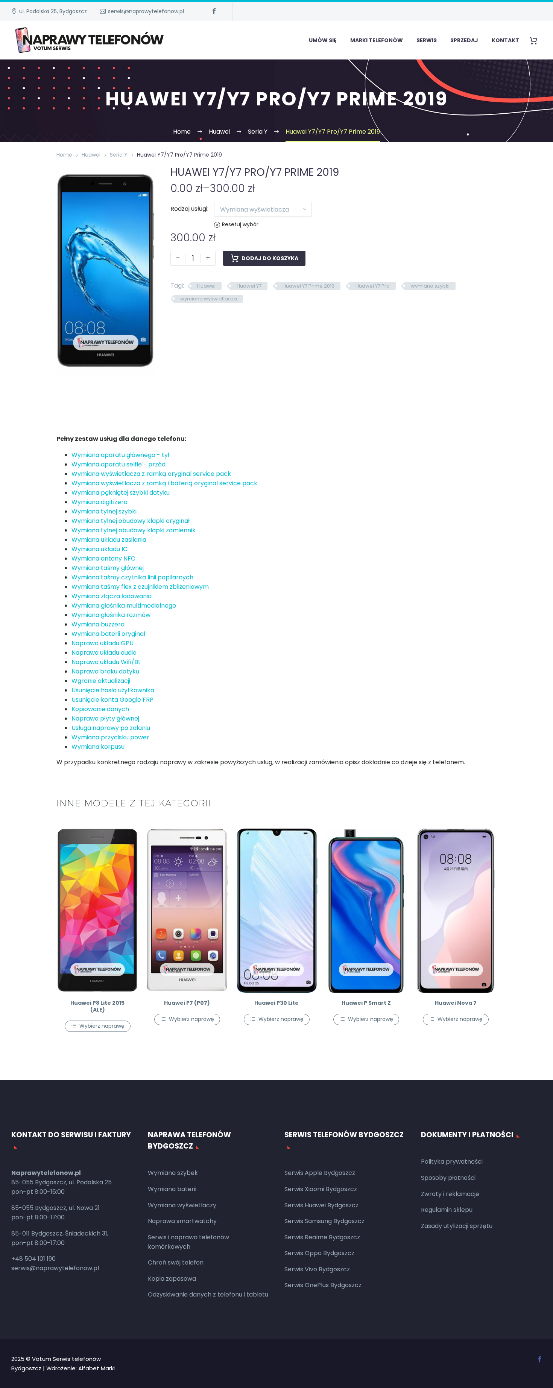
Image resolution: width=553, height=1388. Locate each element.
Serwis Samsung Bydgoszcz (324, 1221)
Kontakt (505, 40)
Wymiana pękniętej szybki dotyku (120, 492)
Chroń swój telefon (176, 1262)
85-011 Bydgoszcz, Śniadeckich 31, (59, 1233)
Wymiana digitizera (99, 502)
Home (64, 154)
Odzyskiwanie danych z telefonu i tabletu (208, 1294)
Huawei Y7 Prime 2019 (308, 285)
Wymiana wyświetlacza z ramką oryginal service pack (151, 473)
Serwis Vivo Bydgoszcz (317, 1269)
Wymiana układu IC (99, 549)
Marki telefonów (376, 40)
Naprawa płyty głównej (105, 718)
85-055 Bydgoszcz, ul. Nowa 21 (55, 1208)
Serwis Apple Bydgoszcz (319, 1173)
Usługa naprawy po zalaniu (110, 728)
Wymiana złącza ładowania (111, 596)
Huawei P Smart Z (366, 1003)
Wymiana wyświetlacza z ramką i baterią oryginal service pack (164, 483)
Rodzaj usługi (188, 208)
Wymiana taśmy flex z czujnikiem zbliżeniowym (140, 586)
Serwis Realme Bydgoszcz (322, 1237)
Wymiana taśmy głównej (107, 568)
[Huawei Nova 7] (456, 911)
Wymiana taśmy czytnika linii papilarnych (132, 577)
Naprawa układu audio (104, 652)
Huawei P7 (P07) (187, 1003)
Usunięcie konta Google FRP (112, 699)
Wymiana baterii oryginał (108, 633)
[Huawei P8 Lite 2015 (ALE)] (97, 911)
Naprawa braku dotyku (105, 671)
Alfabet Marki (96, 1368)
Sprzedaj (464, 40)
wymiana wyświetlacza (208, 298)
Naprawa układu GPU (102, 643)
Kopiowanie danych (100, 709)
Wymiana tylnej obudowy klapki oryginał (130, 521)
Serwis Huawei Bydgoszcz (321, 1205)
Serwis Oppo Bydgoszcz (319, 1253)
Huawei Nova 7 (456, 1003)
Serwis (426, 40)
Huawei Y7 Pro (373, 285)
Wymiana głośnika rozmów (110, 615)
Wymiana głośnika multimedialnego (123, 605)
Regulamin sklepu (446, 1209)
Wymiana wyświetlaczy (182, 1205)
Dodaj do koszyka (270, 258)
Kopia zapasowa (172, 1278)
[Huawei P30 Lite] (276, 911)
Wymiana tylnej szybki (104, 511)
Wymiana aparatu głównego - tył (120, 455)
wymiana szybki (430, 285)
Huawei (91, 154)
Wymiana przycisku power (110, 737)
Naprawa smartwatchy (182, 1221)
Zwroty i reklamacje (450, 1194)
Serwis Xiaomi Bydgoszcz (320, 1189)
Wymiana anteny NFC (103, 558)
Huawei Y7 (249, 285)
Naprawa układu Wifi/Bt (106, 662)
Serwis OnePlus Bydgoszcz (323, 1285)
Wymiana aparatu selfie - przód (118, 464)
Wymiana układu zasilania (108, 539)
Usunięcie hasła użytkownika (112, 690)
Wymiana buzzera (98, 624)
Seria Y (119, 154)
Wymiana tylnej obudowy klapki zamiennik (133, 530)
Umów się (323, 40)
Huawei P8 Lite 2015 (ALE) (97, 1006)
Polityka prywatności (452, 1161)
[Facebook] (214, 11)
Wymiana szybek (173, 1173)
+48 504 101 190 (33, 1258)
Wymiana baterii (172, 1189)
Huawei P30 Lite (276, 1003)
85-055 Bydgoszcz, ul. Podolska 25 (61, 1182)
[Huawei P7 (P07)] (187, 911)
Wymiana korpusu (98, 746)
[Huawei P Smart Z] (366, 911)
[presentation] (65, 272)
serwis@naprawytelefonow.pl (146, 11)
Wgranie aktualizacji (100, 680)
